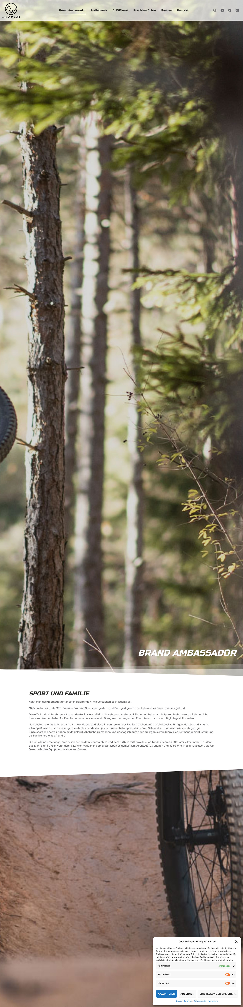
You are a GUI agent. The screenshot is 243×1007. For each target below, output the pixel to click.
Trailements (99, 10)
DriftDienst (121, 10)
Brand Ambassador (72, 10)
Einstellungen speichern (218, 993)
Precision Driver (144, 10)
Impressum (212, 1001)
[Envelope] (237, 10)
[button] (236, 941)
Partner (166, 10)
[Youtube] (222, 10)
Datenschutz (200, 1001)
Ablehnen (187, 993)
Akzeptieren (166, 993)
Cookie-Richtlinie (184, 1001)
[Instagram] (215, 10)
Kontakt (183, 10)
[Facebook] (229, 10)
